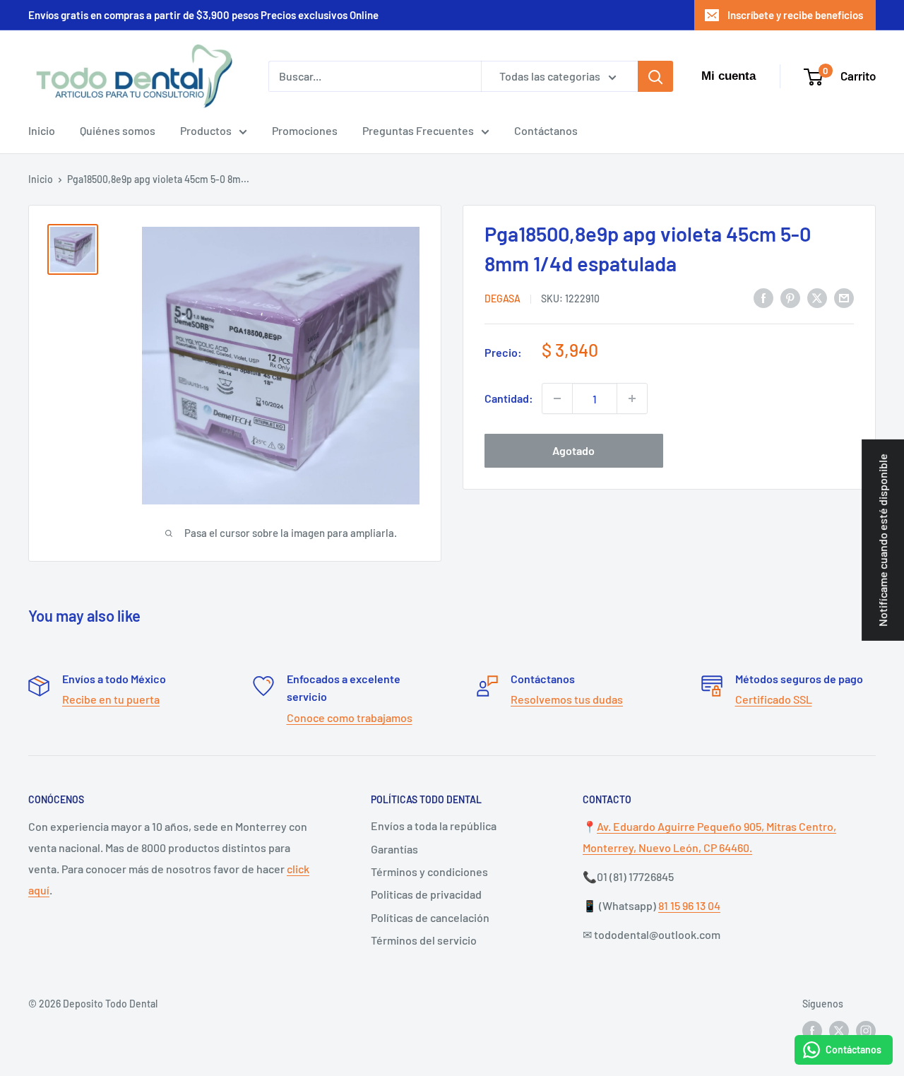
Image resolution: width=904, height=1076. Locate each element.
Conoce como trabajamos (349, 717)
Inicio (41, 130)
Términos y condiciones (429, 871)
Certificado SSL (773, 699)
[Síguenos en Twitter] (839, 1031)
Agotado (573, 450)
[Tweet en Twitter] (817, 297)
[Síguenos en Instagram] (866, 1031)
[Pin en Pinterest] (790, 297)
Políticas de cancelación (430, 917)
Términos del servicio (424, 940)
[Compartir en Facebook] (763, 297)
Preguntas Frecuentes (418, 130)
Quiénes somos (117, 130)
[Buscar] (655, 76)
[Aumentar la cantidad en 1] (632, 398)
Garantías (394, 849)
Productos (206, 130)
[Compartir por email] (844, 297)
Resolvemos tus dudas (567, 699)
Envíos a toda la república (433, 825)
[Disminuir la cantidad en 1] (557, 398)
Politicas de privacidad (426, 894)
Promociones (305, 130)
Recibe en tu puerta (111, 699)
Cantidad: (508, 398)
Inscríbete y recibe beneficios (795, 14)
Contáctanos (546, 130)
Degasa (502, 298)
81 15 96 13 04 (689, 905)
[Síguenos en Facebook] (812, 1031)
